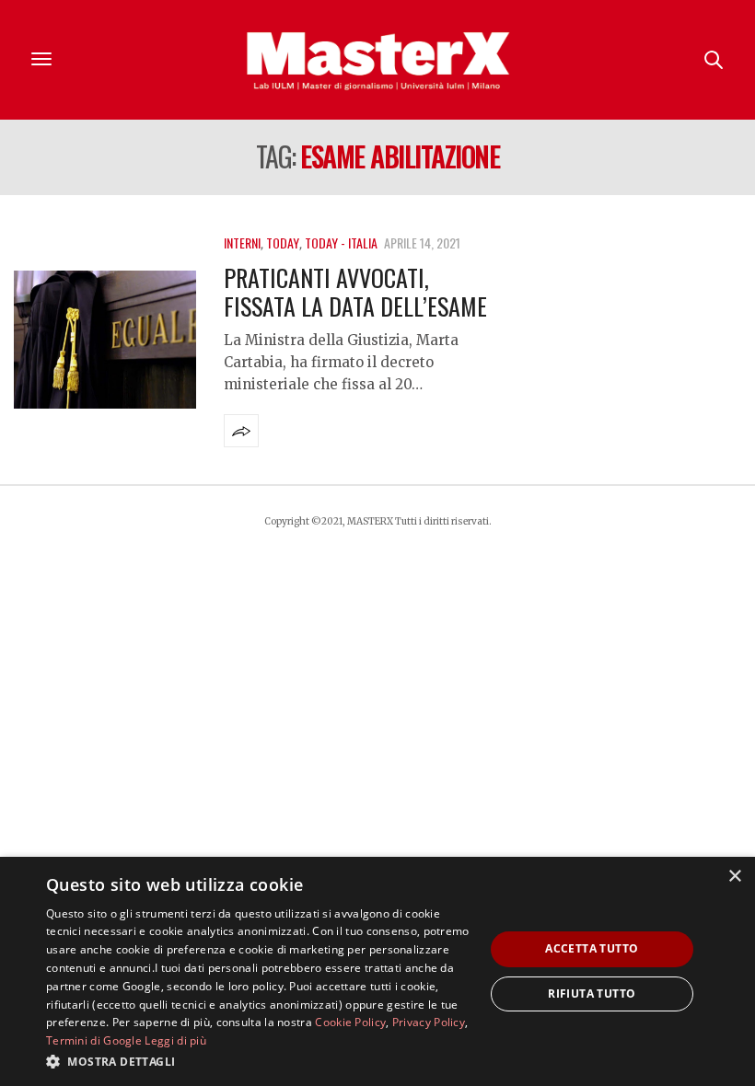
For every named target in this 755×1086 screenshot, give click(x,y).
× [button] (734, 877)
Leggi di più (175, 1040)
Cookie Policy (350, 1022)
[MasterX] (377, 60)
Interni (242, 242)
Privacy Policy (428, 1022)
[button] (258, 1061)
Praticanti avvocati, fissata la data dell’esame (355, 292)
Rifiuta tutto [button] (591, 993)
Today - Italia (341, 242)
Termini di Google (94, 1040)
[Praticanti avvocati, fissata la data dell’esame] (105, 340)
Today (282, 242)
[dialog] (377, 971)
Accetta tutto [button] (591, 948)
